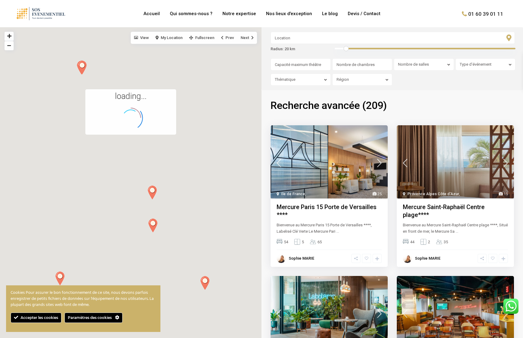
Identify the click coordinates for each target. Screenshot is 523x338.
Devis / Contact (364, 13)
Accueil (151, 13)
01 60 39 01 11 (485, 14)
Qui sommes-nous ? (191, 13)
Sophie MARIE (301, 258)
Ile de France (293, 194)
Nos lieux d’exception (289, 13)
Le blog (330, 13)
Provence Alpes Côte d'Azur (433, 194)
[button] (205, 283)
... (337, 231)
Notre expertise (239, 13)
